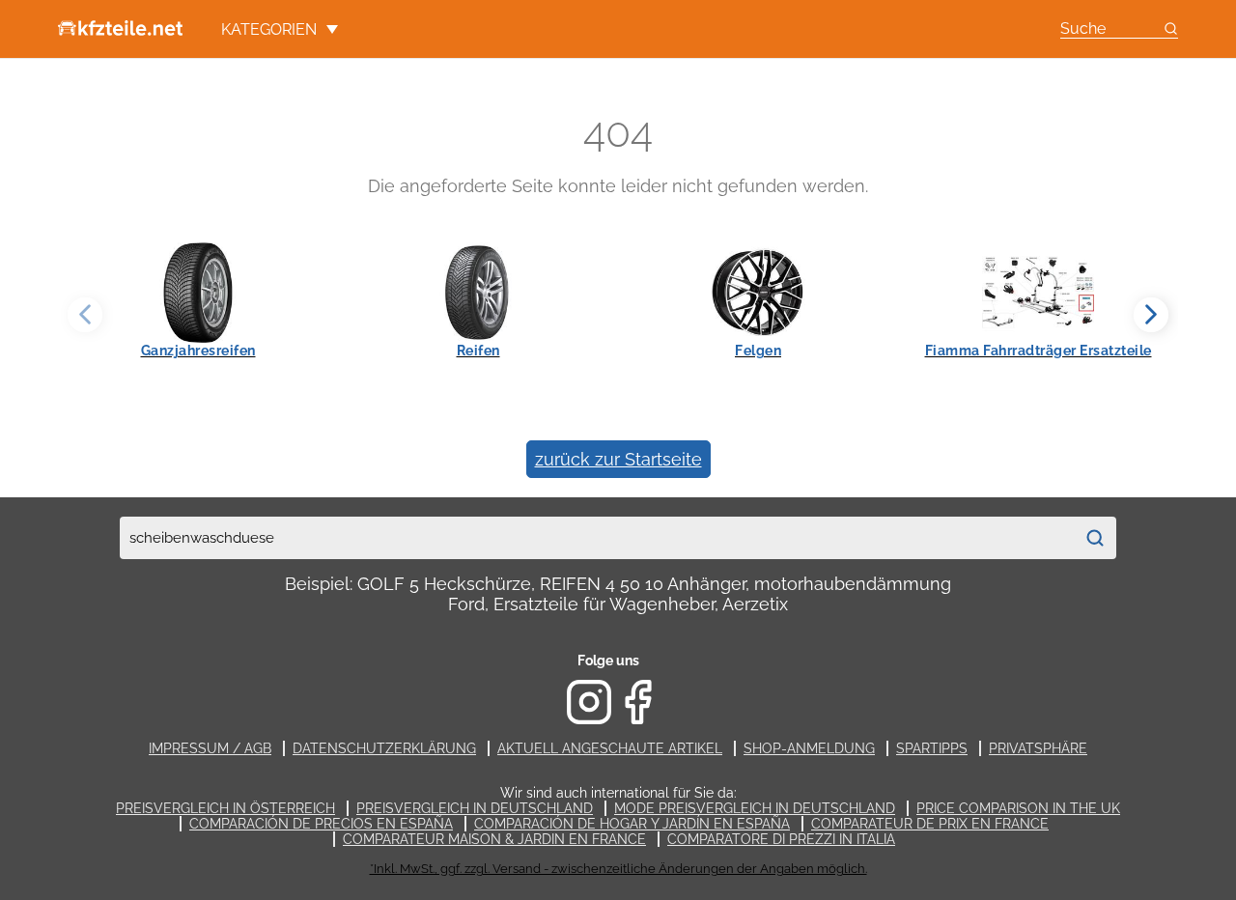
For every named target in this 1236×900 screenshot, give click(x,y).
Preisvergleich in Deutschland (474, 808)
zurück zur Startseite (618, 459)
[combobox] (597, 538)
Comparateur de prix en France (930, 823)
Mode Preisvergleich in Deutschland (754, 808)
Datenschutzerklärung (384, 748)
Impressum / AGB (210, 748)
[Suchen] (1095, 538)
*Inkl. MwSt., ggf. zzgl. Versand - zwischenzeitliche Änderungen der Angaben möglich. (618, 868)
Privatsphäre (1038, 748)
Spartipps (932, 748)
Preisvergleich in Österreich (225, 808)
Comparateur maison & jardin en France (494, 839)
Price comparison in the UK (1018, 808)
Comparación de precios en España (321, 823)
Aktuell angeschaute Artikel (609, 748)
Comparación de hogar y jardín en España (632, 823)
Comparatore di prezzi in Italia (781, 839)
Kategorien (269, 29)
